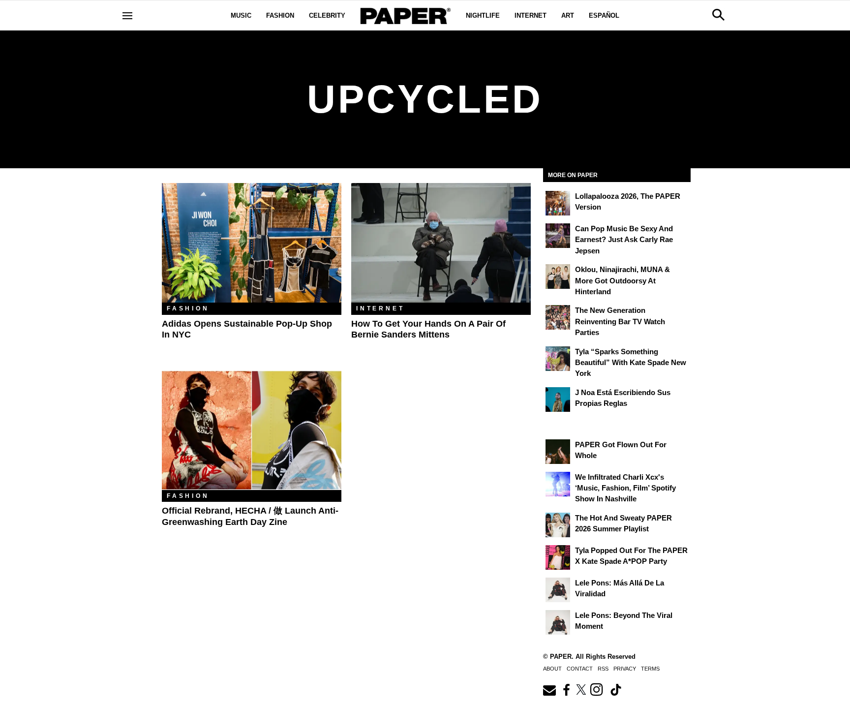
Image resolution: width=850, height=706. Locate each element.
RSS (603, 669)
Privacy (624, 669)
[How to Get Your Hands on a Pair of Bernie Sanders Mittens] (441, 243)
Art (567, 15)
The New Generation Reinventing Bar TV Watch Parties (620, 321)
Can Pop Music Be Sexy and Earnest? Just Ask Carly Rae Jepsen (624, 239)
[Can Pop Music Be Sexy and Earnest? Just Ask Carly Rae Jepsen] (558, 235)
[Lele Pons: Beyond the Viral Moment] (558, 622)
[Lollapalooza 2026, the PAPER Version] (558, 203)
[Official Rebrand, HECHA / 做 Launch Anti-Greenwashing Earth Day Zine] (251, 430)
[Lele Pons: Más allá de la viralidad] (558, 590)
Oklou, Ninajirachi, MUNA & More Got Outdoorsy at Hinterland (622, 280)
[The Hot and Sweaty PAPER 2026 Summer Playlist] (558, 525)
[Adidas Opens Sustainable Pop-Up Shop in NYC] (251, 243)
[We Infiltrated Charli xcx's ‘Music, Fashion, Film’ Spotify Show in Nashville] (558, 484)
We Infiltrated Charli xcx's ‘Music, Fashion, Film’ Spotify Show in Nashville (625, 488)
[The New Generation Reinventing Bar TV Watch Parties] (558, 317)
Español (604, 15)
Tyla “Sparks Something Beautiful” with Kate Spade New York (630, 362)
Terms (650, 669)
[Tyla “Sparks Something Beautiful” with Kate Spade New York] (558, 358)
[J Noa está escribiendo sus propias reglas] (558, 399)
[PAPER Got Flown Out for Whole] (558, 451)
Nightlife (483, 15)
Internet (530, 15)
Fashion (280, 15)
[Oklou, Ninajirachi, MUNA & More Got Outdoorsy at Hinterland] (558, 276)
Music (241, 15)
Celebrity (327, 15)
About (552, 669)
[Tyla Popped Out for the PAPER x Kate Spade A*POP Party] (558, 557)
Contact (580, 669)
